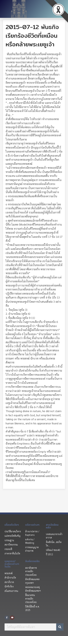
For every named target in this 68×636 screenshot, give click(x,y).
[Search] (59, 627)
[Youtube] (12, 617)
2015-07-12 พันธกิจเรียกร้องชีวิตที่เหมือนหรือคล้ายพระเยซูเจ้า (32, 35)
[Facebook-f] (7, 617)
